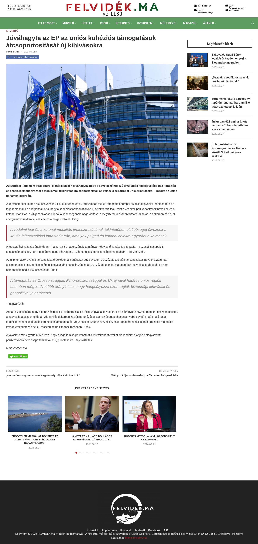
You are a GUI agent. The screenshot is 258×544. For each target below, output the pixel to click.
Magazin (189, 23)
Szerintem (145, 23)
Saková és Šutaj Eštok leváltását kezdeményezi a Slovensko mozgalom (228, 58)
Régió (104, 23)
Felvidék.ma (12, 51)
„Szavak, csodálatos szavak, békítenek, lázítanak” (230, 79)
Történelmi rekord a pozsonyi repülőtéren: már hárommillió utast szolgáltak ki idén (230, 102)
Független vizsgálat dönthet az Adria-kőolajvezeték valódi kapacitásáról (35, 439)
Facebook (154, 530)
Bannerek (126, 530)
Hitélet (87, 23)
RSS (166, 530)
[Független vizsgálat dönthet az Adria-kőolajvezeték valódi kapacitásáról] (35, 413)
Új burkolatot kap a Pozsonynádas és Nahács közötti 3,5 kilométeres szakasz (228, 150)
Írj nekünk (93, 530)
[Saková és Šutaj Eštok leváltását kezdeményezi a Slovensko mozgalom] (197, 60)
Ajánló (208, 23)
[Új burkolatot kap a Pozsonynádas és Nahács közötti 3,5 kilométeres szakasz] (197, 150)
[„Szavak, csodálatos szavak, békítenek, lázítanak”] (197, 83)
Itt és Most (46, 23)
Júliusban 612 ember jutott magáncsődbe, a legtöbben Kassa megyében (229, 125)
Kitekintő (123, 23)
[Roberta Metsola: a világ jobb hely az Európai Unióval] (149, 413)
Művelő (68, 23)
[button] (13, 427)
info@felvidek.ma (136, 537)
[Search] (252, 23)
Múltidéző (168, 23)
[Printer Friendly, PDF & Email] (18, 356)
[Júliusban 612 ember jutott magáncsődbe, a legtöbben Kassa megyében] (197, 127)
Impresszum (109, 530)
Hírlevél (140, 530)
